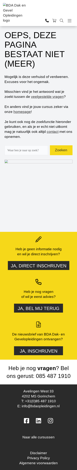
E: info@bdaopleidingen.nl (38, 406)
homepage (22, 112)
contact (52, 132)
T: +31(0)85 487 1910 (38, 401)
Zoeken (61, 150)
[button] (38, 436)
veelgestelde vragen (47, 97)
